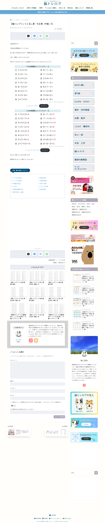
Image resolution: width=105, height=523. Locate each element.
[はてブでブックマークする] (41, 36)
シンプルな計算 (60, 260)
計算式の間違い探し (18, 189)
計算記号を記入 (17, 183)
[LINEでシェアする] (47, 36)
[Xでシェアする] (28, 36)
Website (36, 343)
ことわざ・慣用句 (51, 8)
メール (13, 388)
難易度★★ (62, 262)
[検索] (96, 43)
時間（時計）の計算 (18, 192)
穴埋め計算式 (43, 180)
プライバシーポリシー (56, 518)
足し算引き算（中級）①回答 (32, 150)
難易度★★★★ (86, 212)
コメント (13, 360)
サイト (12, 395)
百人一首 (62, 8)
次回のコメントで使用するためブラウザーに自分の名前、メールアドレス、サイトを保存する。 (37, 402)
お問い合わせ (67, 518)
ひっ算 (15, 186)
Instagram (31, 343)
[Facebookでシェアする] (34, 36)
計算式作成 (43, 178)
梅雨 (83, 206)
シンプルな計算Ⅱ (17, 180)
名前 (12, 381)
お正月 (74, 203)
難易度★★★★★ (76, 214)
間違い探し (90, 8)
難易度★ (75, 209)
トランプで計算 (44, 186)
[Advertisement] (37, 211)
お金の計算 (43, 189)
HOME (53, 515)
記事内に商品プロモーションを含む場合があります (53, 12)
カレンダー (81, 203)
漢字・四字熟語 (32, 8)
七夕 (88, 203)
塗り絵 (71, 8)
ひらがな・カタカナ (18, 8)
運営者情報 (38, 518)
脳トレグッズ (80, 8)
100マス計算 (43, 183)
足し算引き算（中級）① (32, 106)
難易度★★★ (76, 212)
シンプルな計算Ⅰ (17, 178)
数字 (41, 8)
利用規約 (45, 518)
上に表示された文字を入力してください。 (22, 409)
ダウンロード (44, 106)
